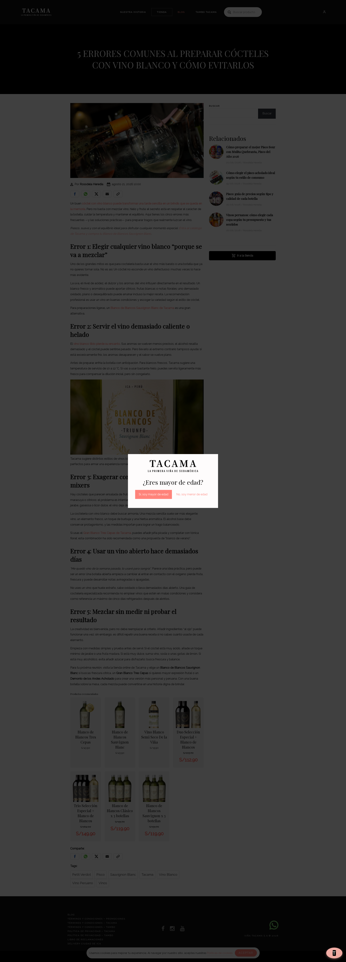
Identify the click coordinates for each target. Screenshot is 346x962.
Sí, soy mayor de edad (153, 494)
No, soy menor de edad (191, 494)
